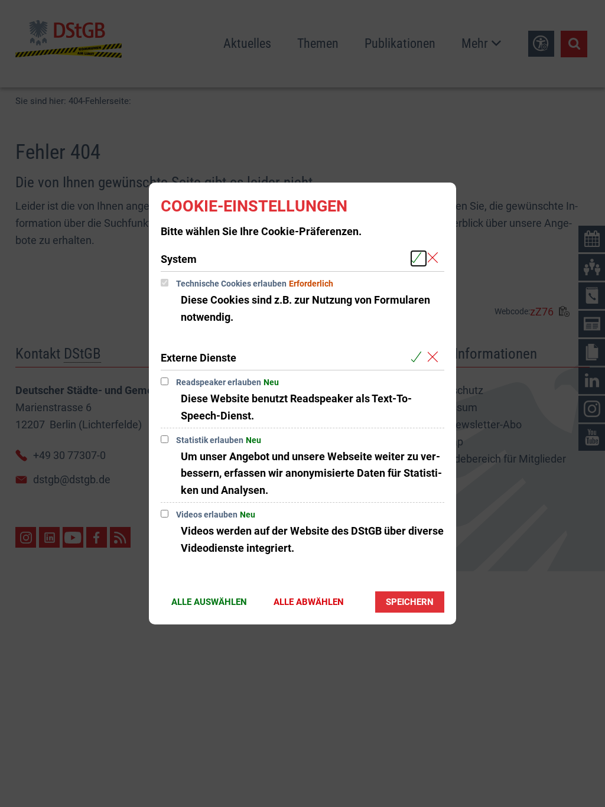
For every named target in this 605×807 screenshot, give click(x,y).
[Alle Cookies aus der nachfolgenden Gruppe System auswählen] (418, 258)
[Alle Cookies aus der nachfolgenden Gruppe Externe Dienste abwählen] (435, 357)
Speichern (410, 602)
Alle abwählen (309, 602)
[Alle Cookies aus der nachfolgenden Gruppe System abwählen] (435, 258)
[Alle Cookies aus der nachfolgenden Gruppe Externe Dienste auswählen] (418, 357)
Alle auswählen (209, 602)
